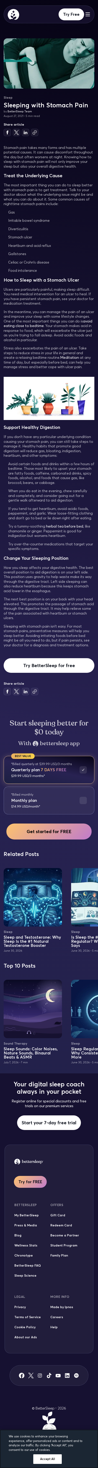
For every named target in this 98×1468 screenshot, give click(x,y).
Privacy (20, 1307)
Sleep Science (25, 1275)
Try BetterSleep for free (49, 665)
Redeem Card (61, 1225)
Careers (56, 1317)
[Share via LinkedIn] (25, 132)
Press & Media (25, 1225)
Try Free (71, 14)
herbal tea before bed (64, 526)
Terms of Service (27, 1317)
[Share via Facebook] (7, 132)
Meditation (69, 357)
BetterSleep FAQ (27, 1265)
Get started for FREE (49, 831)
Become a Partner (64, 1235)
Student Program (63, 1245)
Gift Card (57, 1215)
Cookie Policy (25, 1327)
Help (54, 1327)
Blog (17, 1235)
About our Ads (25, 1337)
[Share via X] (16, 132)
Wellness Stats (25, 1245)
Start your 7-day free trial (49, 1122)
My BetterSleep (26, 1215)
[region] (49, 1449)
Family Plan (59, 1255)
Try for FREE (30, 1181)
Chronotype (23, 1255)
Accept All (47, 1459)
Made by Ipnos (61, 1307)
